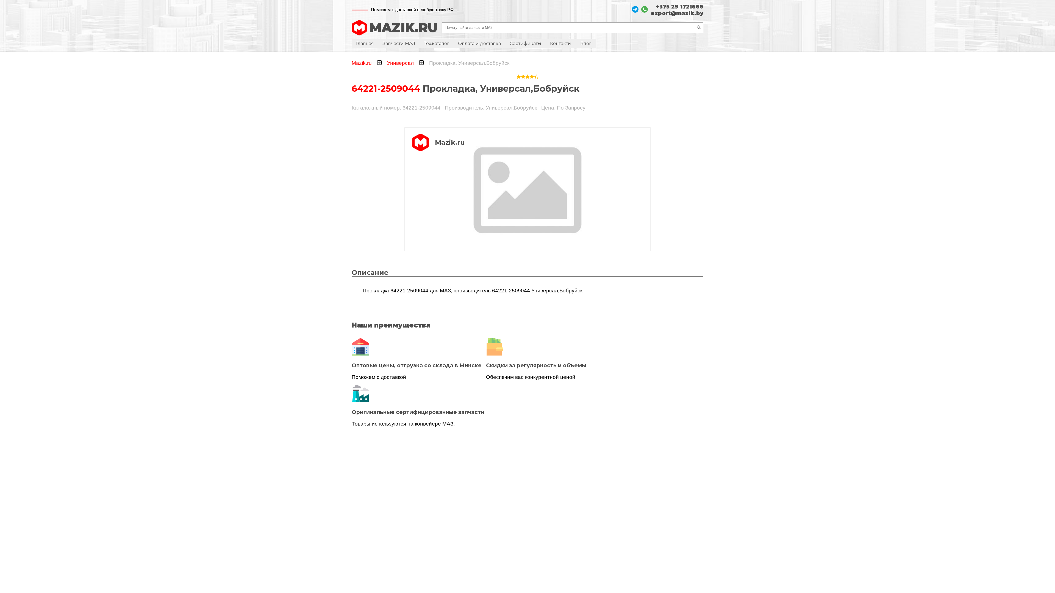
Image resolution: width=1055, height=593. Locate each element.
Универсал (400, 63)
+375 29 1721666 (679, 6)
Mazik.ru (362, 63)
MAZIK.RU (403, 27)
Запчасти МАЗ (399, 43)
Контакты (560, 43)
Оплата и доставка (479, 43)
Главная (365, 43)
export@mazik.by (677, 13)
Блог (585, 43)
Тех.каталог (436, 43)
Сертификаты (525, 43)
